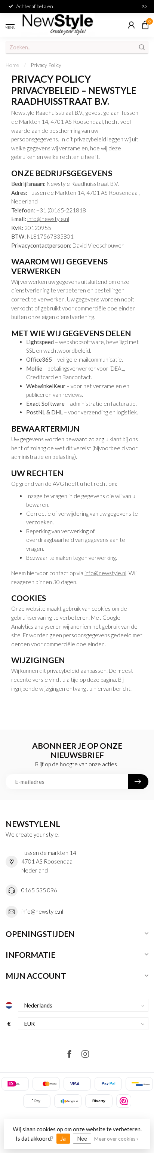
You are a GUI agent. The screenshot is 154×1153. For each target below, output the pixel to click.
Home (12, 65)
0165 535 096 (39, 890)
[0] (145, 24)
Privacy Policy (46, 65)
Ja (63, 1138)
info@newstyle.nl (48, 218)
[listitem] (123, 1101)
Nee (82, 1138)
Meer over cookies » (116, 1139)
